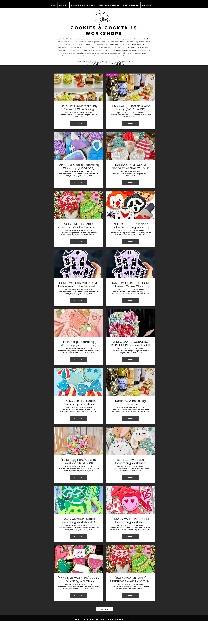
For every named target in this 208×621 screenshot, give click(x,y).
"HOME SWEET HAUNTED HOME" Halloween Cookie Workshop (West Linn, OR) (130, 284)
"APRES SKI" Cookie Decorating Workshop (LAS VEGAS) (78, 166)
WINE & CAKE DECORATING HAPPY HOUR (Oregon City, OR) (130, 343)
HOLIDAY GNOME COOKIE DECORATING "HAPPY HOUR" (130, 166)
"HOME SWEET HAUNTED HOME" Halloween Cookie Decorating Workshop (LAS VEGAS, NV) (78, 284)
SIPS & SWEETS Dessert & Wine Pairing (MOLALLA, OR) (130, 107)
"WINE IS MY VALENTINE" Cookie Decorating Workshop (78, 579)
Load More (105, 609)
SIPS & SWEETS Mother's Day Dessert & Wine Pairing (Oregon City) (78, 107)
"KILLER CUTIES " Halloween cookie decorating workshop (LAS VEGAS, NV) (130, 225)
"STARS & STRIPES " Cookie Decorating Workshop (79, 402)
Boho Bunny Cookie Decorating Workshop (130, 461)
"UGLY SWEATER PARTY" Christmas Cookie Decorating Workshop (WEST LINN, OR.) (78, 225)
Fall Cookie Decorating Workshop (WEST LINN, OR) (79, 343)
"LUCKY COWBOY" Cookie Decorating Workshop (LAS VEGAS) (78, 520)
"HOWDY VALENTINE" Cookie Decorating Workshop (130, 520)
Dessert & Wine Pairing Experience (130, 402)
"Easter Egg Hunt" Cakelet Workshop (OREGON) (78, 461)
